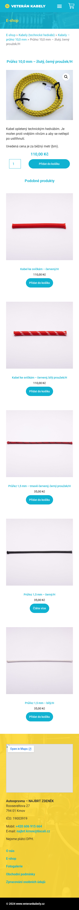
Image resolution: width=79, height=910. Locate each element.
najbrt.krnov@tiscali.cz (33, 831)
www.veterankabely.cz (30, 903)
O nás (10, 851)
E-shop (10, 35)
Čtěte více (39, 608)
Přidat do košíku (49, 163)
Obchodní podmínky (20, 874)
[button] (59, 6)
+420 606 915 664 (29, 826)
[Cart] (71, 6)
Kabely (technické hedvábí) (37, 35)
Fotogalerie (14, 866)
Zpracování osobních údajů (25, 882)
